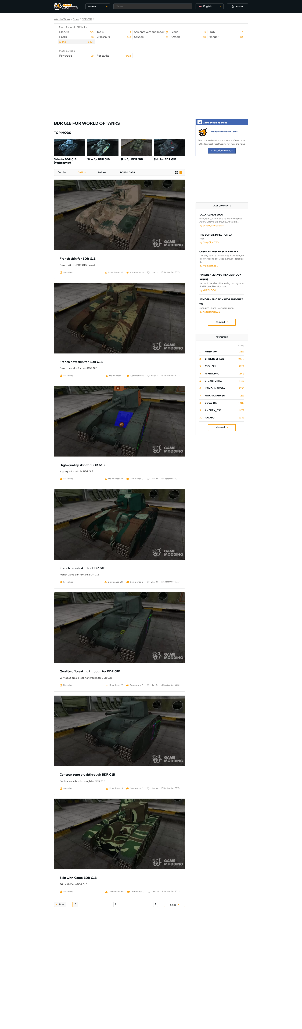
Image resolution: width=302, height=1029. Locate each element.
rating (102, 173)
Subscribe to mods (222, 150)
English (207, 6)
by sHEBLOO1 (207, 290)
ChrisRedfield (214, 359)
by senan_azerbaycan (211, 225)
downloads (127, 173)
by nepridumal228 (209, 312)
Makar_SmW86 (215, 396)
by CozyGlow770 (209, 242)
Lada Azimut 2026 (211, 215)
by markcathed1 (208, 266)
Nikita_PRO (212, 374)
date (80, 173)
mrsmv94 (211, 352)
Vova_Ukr (211, 403)
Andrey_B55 (213, 410)
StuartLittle (213, 381)
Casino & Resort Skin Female (218, 251)
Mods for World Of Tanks (224, 132)
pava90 (209, 418)
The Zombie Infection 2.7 (215, 235)
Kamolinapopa (215, 388)
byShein (210, 366)
